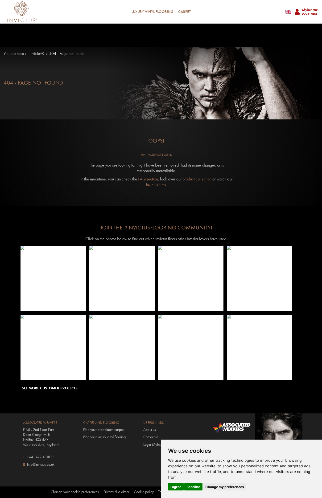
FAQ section (148, 179)
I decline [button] (193, 487)
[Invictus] (22, 11)
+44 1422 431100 (40, 456)
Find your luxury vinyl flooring (104, 436)
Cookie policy (144, 492)
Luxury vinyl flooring (152, 11)
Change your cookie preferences (75, 492)
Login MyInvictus (155, 444)
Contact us (150, 436)
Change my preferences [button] (224, 487)
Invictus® (36, 53)
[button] (53, 278)
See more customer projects (50, 388)
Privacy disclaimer (116, 492)
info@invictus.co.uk (40, 464)
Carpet (184, 11)
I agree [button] (175, 487)
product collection (196, 179)
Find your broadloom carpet (103, 429)
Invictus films (156, 184)
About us (149, 429)
